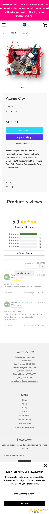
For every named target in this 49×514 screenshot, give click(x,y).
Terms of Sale (24, 423)
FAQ (24, 411)
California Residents (24, 427)
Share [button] (9, 293)
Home (4, 33)
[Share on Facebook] (8, 187)
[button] (21, 87)
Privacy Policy (24, 419)
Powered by (34, 263)
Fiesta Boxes (24, 415)
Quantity (9, 107)
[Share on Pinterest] (18, 187)
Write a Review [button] (25, 253)
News (24, 408)
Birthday (14, 33)
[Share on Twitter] (12, 187)
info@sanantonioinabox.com (24, 381)
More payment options (24, 143)
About (24, 404)
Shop (24, 400)
